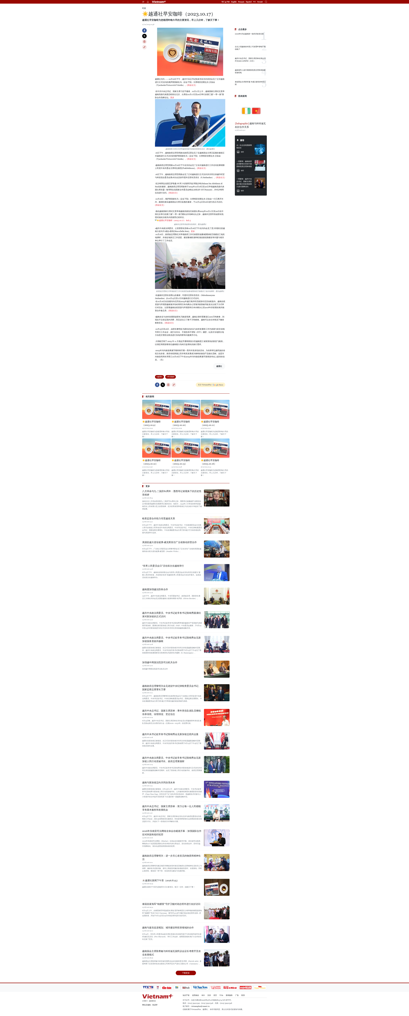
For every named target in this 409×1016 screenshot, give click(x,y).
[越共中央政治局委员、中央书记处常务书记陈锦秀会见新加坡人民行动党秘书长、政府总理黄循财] (217, 764)
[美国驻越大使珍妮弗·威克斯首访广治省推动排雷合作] (217, 549)
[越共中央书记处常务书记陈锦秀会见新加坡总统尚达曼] (217, 741)
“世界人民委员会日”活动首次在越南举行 (163, 565)
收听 (242, 152)
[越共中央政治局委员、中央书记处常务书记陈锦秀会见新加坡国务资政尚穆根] (217, 644)
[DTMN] (230, 987)
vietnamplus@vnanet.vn (200, 1006)
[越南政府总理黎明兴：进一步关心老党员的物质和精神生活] (217, 862)
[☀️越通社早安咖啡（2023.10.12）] (156, 448)
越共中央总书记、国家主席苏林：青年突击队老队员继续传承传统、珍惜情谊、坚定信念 (171, 712)
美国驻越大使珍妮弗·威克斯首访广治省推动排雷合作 (169, 542)
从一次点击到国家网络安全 (244, 146)
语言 (215, 995)
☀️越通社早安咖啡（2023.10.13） (180, 462)
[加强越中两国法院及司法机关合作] (217, 669)
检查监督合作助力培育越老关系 (158, 518)
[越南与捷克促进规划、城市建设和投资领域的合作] (217, 934)
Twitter (144, 36)
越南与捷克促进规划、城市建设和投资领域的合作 (168, 927)
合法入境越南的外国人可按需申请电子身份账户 (250, 48)
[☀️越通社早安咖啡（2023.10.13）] (185, 448)
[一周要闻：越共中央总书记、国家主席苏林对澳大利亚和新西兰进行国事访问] (260, 183)
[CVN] (216, 987)
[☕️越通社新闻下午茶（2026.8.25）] (217, 887)
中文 (254, 2)
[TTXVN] (148, 987)
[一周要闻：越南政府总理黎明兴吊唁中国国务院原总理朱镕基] (260, 165)
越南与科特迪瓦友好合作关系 (250, 125)
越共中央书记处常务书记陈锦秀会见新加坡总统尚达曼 (170, 734)
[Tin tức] (167, 987)
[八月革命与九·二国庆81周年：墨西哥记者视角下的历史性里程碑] (217, 498)
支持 (209, 995)
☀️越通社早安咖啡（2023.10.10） (180, 423)
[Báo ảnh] (245, 987)
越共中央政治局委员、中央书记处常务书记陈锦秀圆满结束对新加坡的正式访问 (171, 615)
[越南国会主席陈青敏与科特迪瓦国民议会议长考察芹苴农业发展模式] (217, 957)
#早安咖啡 (170, 377)
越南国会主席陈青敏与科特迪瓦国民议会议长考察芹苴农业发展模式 (171, 953)
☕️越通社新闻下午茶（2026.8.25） (160, 880)
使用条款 (195, 995)
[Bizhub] (186, 987)
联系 (243, 995)
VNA (221, 995)
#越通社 (159, 377)
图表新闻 (242, 96)
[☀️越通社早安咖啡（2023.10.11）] (215, 409)
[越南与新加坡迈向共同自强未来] (217, 789)
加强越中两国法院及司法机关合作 (159, 662)
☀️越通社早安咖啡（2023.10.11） (210, 423)
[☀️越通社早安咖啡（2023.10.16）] (215, 448)
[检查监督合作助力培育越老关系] (217, 525)
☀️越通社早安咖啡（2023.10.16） (210, 462)
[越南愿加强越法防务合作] (217, 596)
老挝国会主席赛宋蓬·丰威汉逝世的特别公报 (250, 83)
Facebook (144, 30)
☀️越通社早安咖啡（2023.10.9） (151, 423)
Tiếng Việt (226, 2)
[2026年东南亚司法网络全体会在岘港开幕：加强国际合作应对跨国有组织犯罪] (217, 837)
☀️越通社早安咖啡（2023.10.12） (151, 462)
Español (249, 2)
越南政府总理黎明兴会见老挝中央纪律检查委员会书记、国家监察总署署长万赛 (171, 688)
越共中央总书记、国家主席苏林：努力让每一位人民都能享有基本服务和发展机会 (171, 808)
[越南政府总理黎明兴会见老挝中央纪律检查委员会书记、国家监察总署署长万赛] (217, 692)
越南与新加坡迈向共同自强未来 (158, 782)
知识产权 (186, 995)
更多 (172, 97)
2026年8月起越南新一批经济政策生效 (249, 34)
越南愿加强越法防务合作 (155, 589)
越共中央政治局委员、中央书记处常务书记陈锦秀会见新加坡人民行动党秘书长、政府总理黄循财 (171, 759)
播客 (242, 140)
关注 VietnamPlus (205, 385)
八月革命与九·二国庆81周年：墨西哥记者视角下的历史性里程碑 (171, 493)
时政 (144, 8)
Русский (260, 2)
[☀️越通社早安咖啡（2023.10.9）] (156, 409)
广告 (237, 995)
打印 (144, 41)
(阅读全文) (191, 85)
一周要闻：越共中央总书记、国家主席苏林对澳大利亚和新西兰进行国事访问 (244, 183)
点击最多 (242, 29)
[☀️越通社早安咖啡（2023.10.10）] (185, 409)
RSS (203, 995)
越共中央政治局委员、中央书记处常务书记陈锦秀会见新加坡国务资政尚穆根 (171, 639)
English (234, 2)
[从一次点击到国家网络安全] (260, 149)
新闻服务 (229, 995)
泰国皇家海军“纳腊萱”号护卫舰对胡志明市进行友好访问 (171, 904)
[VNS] (200, 987)
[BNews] (176, 987)
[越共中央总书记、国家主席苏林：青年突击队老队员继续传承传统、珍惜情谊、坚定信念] (217, 717)
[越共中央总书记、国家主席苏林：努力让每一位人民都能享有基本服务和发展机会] (217, 813)
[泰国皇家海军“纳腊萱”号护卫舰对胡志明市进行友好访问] (217, 910)
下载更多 (186, 973)
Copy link (144, 47)
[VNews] (157, 987)
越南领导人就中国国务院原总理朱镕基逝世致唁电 (250, 71)
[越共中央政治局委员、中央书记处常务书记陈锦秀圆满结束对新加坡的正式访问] (217, 619)
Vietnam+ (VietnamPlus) (159, 1)
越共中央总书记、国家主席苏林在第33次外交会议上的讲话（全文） (250, 59)
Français (241, 2)
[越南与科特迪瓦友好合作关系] (251, 110)
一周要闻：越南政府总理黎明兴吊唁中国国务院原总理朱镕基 (244, 163)
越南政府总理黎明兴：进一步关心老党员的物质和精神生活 (171, 857)
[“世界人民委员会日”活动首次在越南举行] (217, 572)
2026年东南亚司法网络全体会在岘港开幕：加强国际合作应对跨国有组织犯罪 (171, 833)
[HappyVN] (260, 987)
